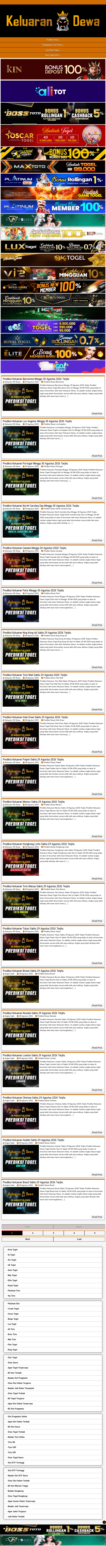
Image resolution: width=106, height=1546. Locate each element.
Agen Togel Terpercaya (18, 1368)
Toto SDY (12, 1452)
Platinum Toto (14, 1290)
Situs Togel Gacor (16, 1457)
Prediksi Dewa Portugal (53, 466)
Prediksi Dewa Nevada (47, 1016)
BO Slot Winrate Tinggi (18, 1486)
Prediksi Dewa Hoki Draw (54, 720)
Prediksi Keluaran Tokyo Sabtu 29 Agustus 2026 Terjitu (33, 928)
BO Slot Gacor (14, 1427)
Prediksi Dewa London (47, 1058)
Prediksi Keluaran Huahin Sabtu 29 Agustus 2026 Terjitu (33, 1140)
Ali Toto (11, 1329)
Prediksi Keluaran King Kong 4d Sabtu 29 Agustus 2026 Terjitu (37, 632)
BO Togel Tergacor (16, 1398)
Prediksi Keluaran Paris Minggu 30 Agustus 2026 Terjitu (33, 590)
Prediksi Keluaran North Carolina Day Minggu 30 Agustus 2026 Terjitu (41, 505)
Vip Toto (11, 1296)
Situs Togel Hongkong (17, 1496)
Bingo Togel (13, 1319)
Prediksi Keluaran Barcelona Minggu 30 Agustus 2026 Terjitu (36, 379)
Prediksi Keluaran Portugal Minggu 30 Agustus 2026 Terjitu (35, 463)
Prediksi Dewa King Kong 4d (55, 636)
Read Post (97, 413)
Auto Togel (12, 1270)
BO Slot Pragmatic (16, 1409)
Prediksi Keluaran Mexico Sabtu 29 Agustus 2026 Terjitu (34, 801)
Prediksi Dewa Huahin (47, 1143)
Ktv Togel (12, 1260)
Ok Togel (12, 1265)
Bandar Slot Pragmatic (18, 1378)
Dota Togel (12, 1249)
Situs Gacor (13, 1362)
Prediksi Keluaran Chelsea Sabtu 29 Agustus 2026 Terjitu (34, 1097)
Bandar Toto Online (16, 1437)
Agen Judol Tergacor (17, 1511)
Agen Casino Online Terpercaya (21, 1501)
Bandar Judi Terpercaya (18, 1506)
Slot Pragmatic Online (17, 1416)
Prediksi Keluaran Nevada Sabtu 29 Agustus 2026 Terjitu (34, 1013)
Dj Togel (11, 1255)
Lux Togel (12, 1324)
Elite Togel (12, 1280)
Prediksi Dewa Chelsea (47, 1100)
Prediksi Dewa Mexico (53, 805)
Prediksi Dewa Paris (52, 593)
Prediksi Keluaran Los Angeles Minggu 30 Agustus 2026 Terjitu (37, 421)
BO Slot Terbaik (15, 1373)
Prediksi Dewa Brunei (46, 974)
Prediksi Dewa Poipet (52, 762)
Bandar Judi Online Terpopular (21, 1388)
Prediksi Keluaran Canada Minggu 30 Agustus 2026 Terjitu (34, 548)
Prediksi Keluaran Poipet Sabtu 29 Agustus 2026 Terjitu (33, 759)
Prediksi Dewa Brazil (46, 1185)
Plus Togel (12, 1344)
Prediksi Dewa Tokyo (52, 931)
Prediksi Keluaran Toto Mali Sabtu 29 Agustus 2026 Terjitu (35, 675)
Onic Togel (12, 1357)
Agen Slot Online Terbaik (18, 1421)
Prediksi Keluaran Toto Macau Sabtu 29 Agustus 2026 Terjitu (36, 886)
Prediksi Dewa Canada (53, 551)
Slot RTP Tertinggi (16, 1462)
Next (27, 1239)
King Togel (12, 1349)
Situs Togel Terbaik (16, 1393)
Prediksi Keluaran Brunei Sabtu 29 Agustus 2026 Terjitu (33, 970)
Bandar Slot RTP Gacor (18, 1475)
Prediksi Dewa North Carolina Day (57, 509)
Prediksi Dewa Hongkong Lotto (56, 847)
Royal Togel (13, 1285)
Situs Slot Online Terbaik (19, 1481)
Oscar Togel (13, 1314)
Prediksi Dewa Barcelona (54, 382)
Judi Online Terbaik (16, 1516)
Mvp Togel (12, 1275)
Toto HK (11, 1442)
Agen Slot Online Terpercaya (20, 1403)
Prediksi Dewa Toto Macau (54, 889)
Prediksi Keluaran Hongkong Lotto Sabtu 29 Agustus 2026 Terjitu (38, 844)
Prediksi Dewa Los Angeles (55, 424)
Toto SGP (12, 1447)
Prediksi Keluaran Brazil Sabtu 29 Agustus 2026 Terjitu (33, 1182)
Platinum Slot (14, 1303)
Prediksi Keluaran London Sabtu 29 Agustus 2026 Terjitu (34, 1055)
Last (79, 1239)
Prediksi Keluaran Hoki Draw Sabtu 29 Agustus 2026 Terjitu (35, 717)
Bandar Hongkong (16, 1491)
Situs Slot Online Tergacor (19, 1383)
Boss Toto (12, 1334)
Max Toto (12, 1339)
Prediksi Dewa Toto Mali (53, 678)
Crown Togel (13, 1309)
